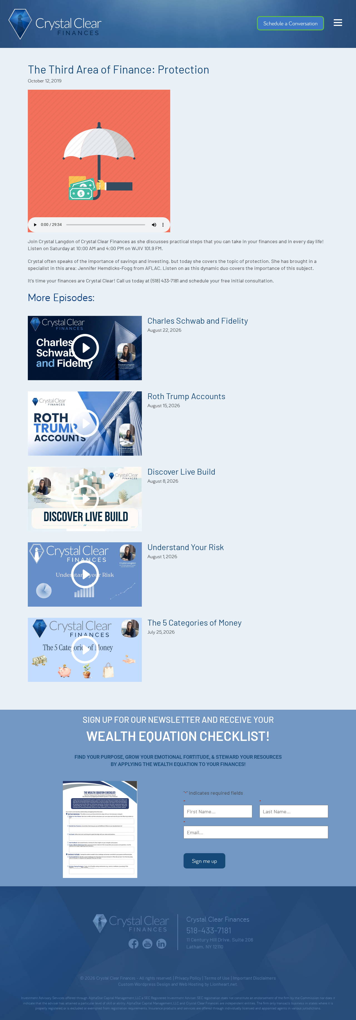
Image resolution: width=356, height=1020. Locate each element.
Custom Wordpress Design (144, 984)
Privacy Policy (188, 977)
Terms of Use (217, 977)
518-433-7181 (208, 930)
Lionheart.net (223, 984)
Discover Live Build (181, 471)
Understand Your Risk (185, 547)
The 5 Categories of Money (194, 622)
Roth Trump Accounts (186, 396)
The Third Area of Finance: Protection (118, 69)
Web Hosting (191, 984)
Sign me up (204, 860)
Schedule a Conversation (290, 23)
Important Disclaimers (254, 977)
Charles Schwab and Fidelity (197, 320)
